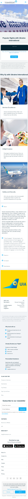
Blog (2, 395)
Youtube (14, 478)
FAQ (2, 459)
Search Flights (14, 56)
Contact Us (3, 456)
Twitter (11, 478)
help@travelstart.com (6, 434)
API (2, 426)
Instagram (20, 478)
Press (2, 466)
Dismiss (8, 492)
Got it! (20, 492)
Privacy (3, 474)
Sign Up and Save (5, 391)
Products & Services (6, 380)
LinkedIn (17, 478)
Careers (3, 463)
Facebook (7, 478)
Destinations (4, 384)
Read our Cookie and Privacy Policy (14, 489)
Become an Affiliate (5, 422)
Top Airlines (4, 387)
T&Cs (2, 470)
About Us (3, 452)
